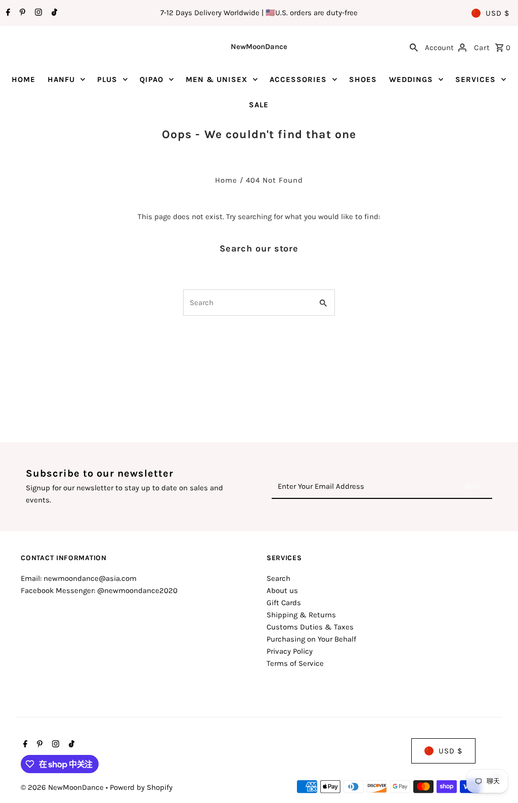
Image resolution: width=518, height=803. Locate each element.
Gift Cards (284, 602)
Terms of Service (295, 663)
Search (278, 578)
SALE (259, 104)
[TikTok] (53, 13)
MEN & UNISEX (216, 79)
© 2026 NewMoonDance (63, 787)
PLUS (107, 79)
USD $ (497, 13)
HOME (23, 79)
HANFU (61, 79)
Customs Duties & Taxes (310, 626)
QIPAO (151, 79)
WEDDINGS (411, 79)
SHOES (363, 79)
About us (282, 590)
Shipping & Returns (301, 614)
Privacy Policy (290, 651)
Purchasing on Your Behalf (311, 639)
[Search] (413, 46)
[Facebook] (7, 13)
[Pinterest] (21, 13)
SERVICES (475, 79)
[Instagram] (37, 13)
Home (226, 180)
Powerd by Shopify (141, 787)
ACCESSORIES (298, 79)
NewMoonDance (259, 46)
